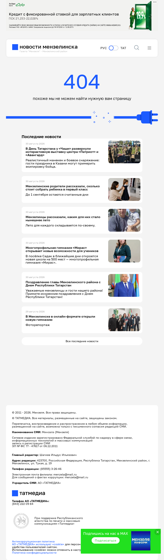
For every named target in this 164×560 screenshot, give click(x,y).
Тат (123, 48)
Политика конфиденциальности (34, 552)
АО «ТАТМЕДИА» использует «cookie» (38, 544)
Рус (103, 48)
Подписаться (105, 540)
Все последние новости (82, 341)
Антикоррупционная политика (33, 541)
